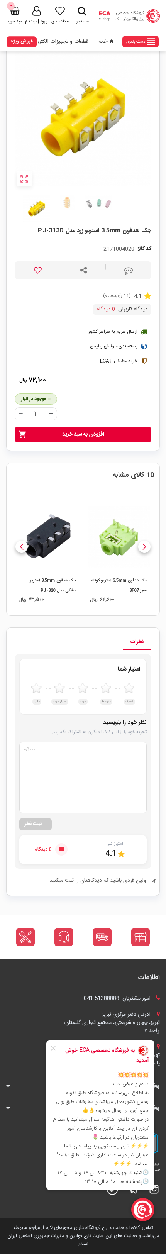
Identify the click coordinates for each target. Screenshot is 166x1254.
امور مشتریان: (118, 998)
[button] (144, 547)
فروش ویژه (21, 41)
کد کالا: (143, 249)
